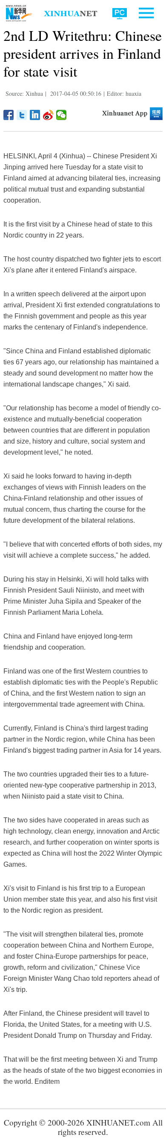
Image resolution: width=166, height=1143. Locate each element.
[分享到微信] (61, 115)
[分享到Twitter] (22, 115)
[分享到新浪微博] (48, 115)
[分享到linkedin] (35, 115)
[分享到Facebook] (8, 115)
